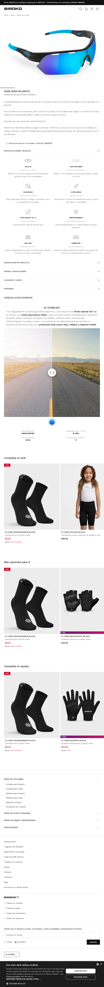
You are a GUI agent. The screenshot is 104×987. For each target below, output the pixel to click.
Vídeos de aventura (15, 918)
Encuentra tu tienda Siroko (16, 887)
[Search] (80, 8)
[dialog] (52, 974)
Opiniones (9, 289)
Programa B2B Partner (14, 857)
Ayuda (6, 867)
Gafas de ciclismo (14, 802)
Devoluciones (9, 842)
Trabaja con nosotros (13, 862)
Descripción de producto (16, 263)
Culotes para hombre (15, 784)
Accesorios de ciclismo (16, 807)
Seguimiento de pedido (14, 852)
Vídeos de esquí (13, 908)
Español (11, 954)
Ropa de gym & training (17, 813)
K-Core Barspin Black (73, 740)
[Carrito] (86, 8)
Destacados (11, 827)
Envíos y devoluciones (15, 271)
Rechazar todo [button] (80, 977)
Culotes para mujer (14, 789)
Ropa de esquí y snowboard (19, 820)
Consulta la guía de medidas (18, 297)
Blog (6, 882)
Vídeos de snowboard (16, 913)
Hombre (22, 942)
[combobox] (97, 964)
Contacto (8, 877)
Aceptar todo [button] (80, 971)
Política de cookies (13, 976)
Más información (27, 976)
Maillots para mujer (14, 798)
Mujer (10, 942)
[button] (35, 979)
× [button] (101, 964)
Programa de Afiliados (13, 847)
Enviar (93, 942)
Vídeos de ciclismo (15, 903)
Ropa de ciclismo (13, 779)
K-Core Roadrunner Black (20, 740)
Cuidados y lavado (13, 280)
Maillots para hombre (15, 793)
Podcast (7, 872)
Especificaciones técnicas (17, 151)
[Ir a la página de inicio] (13, 9)
